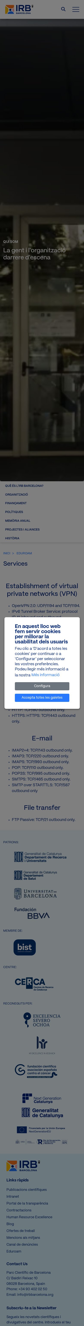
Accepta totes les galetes (42, 697)
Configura (42, 686)
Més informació (45, 675)
